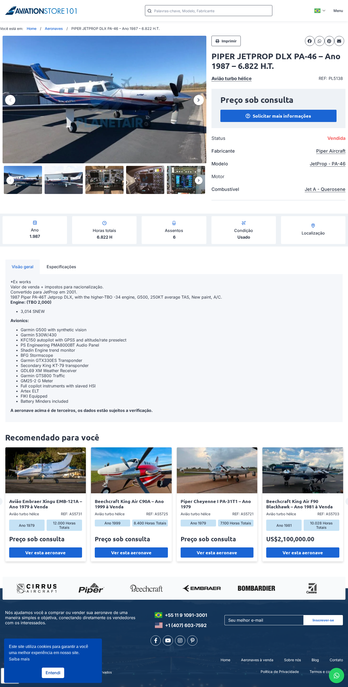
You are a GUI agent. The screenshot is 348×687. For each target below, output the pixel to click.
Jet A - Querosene (325, 189)
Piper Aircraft (330, 151)
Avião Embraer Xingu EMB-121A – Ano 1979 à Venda (45, 503)
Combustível (225, 189)
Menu (338, 10)
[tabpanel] (174, 348)
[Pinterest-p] (192, 640)
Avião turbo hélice (231, 78)
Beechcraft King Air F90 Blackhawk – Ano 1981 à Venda (299, 503)
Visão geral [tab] (22, 266)
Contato (336, 660)
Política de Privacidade (280, 671)
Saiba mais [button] (19, 658)
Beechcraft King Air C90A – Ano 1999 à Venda (129, 503)
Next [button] (199, 100)
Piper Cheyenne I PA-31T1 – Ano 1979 (216, 503)
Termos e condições (326, 671)
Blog (315, 660)
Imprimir (229, 41)
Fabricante (223, 151)
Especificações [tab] (61, 266)
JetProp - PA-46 (327, 163)
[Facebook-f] (156, 640)
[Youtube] (168, 640)
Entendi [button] (53, 672)
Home (31, 28)
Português (320, 11)
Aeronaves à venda (257, 660)
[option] (104, 99)
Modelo (219, 163)
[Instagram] (180, 640)
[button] (310, 41)
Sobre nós (292, 660)
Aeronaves (54, 28)
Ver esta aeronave (45, 552)
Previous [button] (10, 100)
